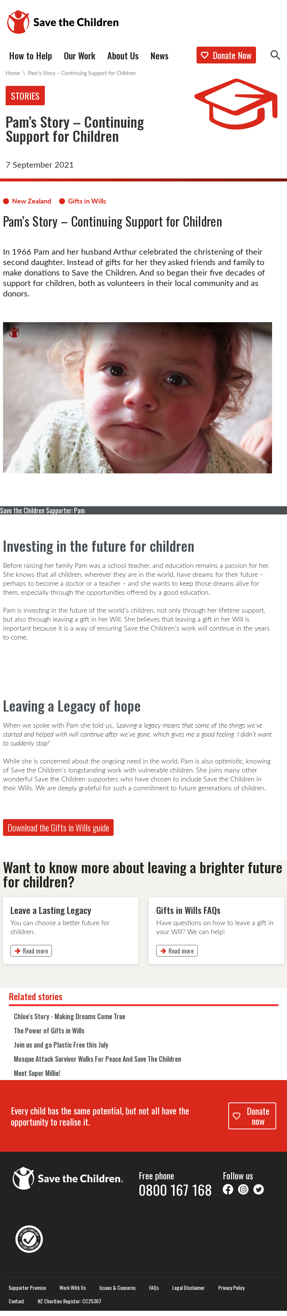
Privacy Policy (231, 1287)
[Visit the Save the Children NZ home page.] (68, 1177)
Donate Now (232, 55)
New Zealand (31, 200)
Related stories (35, 996)
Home (13, 73)
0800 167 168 (175, 1189)
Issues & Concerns (117, 1287)
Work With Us (72, 1287)
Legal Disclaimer (188, 1287)
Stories (25, 95)
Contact (16, 1301)
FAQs (154, 1287)
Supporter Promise (27, 1287)
